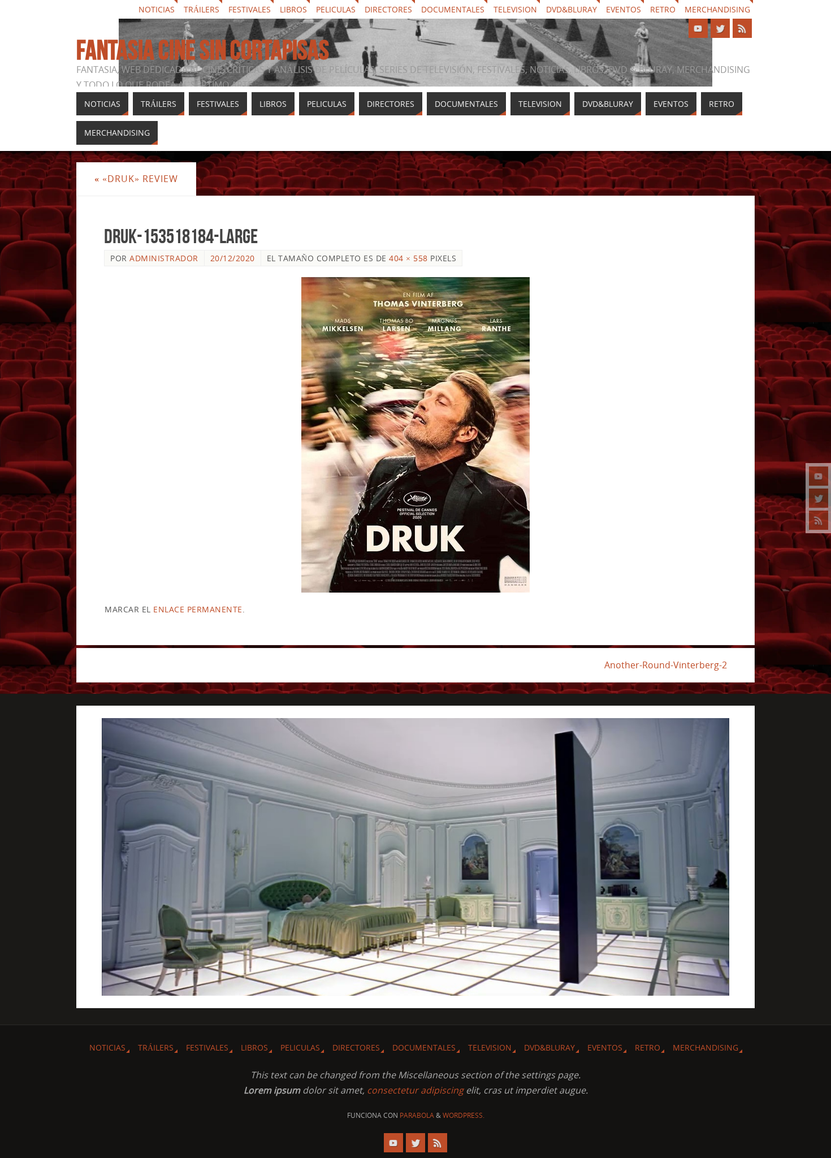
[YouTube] (818, 476)
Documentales (452, 9)
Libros (293, 9)
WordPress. (463, 1115)
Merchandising (717, 9)
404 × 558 (408, 258)
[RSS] (818, 520)
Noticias (156, 9)
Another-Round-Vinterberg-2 (665, 665)
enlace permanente (198, 609)
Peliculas (336, 9)
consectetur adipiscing (415, 1090)
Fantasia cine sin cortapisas (202, 50)
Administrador (163, 258)
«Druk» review (136, 178)
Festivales (249, 9)
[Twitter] (818, 498)
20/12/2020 (232, 258)
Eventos (623, 9)
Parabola (417, 1115)
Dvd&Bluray (571, 9)
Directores (388, 9)
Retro (663, 9)
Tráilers (201, 9)
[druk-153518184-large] (415, 435)
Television (515, 9)
